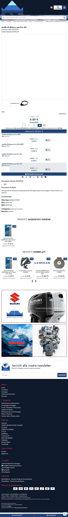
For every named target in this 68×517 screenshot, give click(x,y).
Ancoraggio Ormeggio (8, 405)
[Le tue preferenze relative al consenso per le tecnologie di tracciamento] (65, 514)
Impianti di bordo (7, 410)
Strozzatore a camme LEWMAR (25, 271)
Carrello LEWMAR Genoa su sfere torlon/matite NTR (42, 272)
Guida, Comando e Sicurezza (11, 407)
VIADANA (4, 440)
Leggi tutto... (63, 113)
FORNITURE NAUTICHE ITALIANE (12, 425)
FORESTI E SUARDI (7, 429)
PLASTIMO (4, 444)
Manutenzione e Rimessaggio (11, 412)
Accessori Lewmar (16, 209)
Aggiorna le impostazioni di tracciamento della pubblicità (15, 497)
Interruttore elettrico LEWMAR (59, 271)
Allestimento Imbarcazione (10, 403)
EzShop (9, 506)
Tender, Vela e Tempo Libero (10, 416)
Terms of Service (42, 499)
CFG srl (3, 432)
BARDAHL (4, 434)
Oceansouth (5, 436)
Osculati (4, 423)
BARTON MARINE (6, 438)
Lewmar (11, 211)
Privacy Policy (31, 499)
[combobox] (34, 18)
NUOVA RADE (5, 442)
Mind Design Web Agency (21, 507)
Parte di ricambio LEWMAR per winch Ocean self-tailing (8, 240)
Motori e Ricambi (6, 414)
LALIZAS (4, 427)
